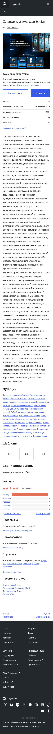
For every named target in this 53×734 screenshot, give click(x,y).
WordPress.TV (11, 664)
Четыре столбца (10, 415)
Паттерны (33, 642)
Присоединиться (36, 651)
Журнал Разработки (11, 585)
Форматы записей (34, 422)
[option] (10, 454)
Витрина (32, 628)
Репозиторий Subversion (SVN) (16, 588)
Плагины (32, 637)
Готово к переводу (11, 436)
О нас (5, 628)
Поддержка (8, 655)
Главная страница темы (13, 128)
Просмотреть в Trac (12, 591)
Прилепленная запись (26, 429)
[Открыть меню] (49, 4)
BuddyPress (10, 687)
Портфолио (20, 422)
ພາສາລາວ (27, 563)
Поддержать (35, 660)
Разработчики (9, 660)
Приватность (9, 642)
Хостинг (7, 637)
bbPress (8, 682)
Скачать (40, 93)
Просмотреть (15, 93)
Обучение (7, 651)
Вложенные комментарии (19, 433)
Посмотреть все (43, 513)
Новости (7, 633)
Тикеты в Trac (9, 594)
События (32, 655)
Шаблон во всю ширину (29, 415)
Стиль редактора (21, 409)
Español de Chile (14, 563)
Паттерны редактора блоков (16, 395)
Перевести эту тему (12, 572)
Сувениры (34, 664)
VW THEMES (12, 27)
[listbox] (26, 454)
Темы (5, 12)
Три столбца (38, 433)
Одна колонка (39, 419)
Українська (7, 567)
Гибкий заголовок (18, 412)
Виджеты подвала (36, 412)
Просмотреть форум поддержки (17, 531)
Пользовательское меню (22, 405)
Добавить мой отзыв (12, 513)
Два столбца (26, 436)
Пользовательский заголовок (22, 402)
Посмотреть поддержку (28, 85)
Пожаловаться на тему (13, 548)
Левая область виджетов (20, 419)
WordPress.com (11, 673)
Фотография (8, 422)
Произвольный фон (18, 398)
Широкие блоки (40, 436)
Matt (6, 677)
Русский (35, 563)
